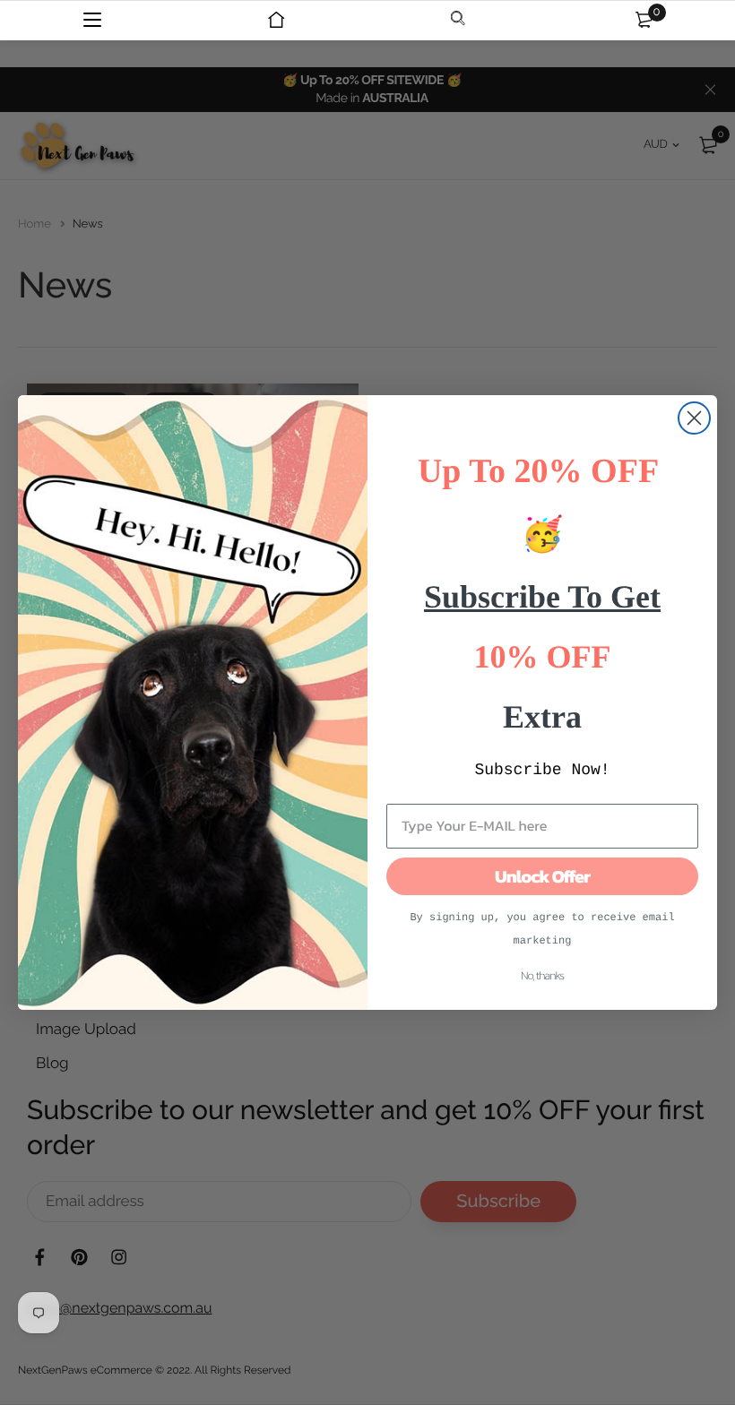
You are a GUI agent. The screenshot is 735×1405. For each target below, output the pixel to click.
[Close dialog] (694, 418)
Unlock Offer (542, 876)
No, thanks (542, 976)
